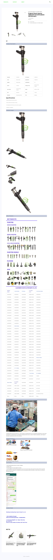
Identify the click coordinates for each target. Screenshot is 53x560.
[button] (6, 2)
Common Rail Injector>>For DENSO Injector (35, 11)
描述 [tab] (6, 41)
